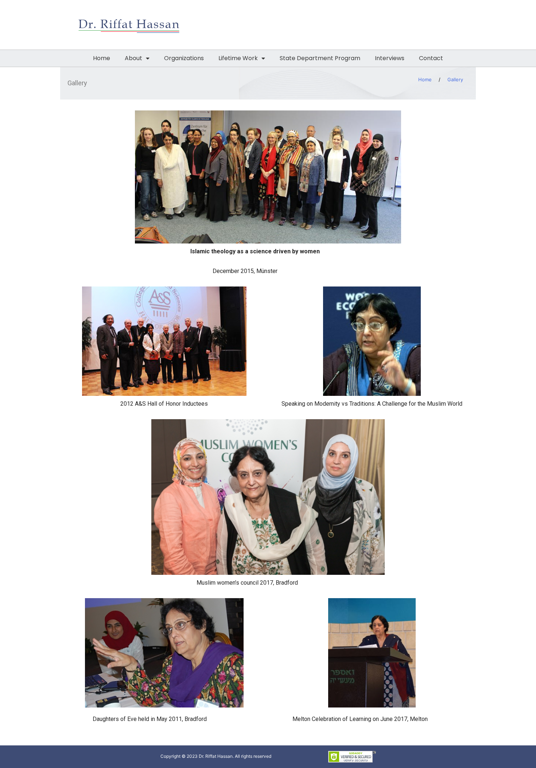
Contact (431, 58)
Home (101, 58)
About (133, 58)
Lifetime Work (238, 58)
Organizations (184, 58)
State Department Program (320, 58)
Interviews (389, 58)
